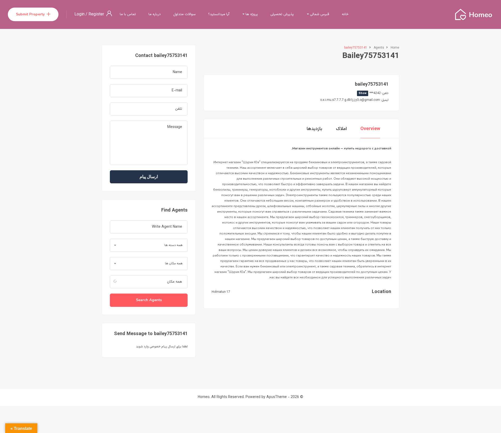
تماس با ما (128, 14)
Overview (370, 129)
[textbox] (149, 245)
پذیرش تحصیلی (282, 14)
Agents (379, 47)
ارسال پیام (149, 177)
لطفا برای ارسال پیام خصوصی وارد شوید (162, 346)
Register (96, 14)
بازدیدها (314, 129)
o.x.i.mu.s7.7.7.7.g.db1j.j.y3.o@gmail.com (350, 100)
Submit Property (30, 14)
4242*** (370, 93)
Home (395, 47)
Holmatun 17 (221, 292)
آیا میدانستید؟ (218, 14)
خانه (345, 14)
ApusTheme (276, 397)
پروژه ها (251, 14)
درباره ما (154, 14)
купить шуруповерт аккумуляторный (349, 190)
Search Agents (149, 299)
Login (80, 14)
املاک (341, 129)
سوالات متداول (184, 14)
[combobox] (149, 245)
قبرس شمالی (319, 14)
